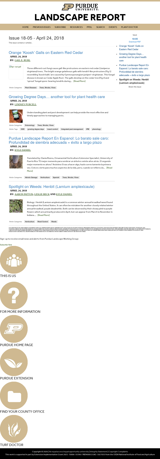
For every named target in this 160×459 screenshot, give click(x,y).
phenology (96, 129)
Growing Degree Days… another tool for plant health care (57, 96)
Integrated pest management (72, 129)
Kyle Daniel (23, 150)
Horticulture (45, 177)
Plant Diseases (30, 87)
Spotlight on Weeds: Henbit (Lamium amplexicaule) (51, 186)
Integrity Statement (98, 451)
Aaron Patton (24, 194)
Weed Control (43, 221)
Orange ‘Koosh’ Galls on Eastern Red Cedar (46, 52)
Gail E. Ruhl (22, 60)
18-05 (135, 38)
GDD (22, 129)
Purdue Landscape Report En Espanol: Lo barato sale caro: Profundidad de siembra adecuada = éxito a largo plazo (59, 140)
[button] (6, 244)
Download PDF (135, 41)
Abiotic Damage (31, 177)
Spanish (56, 177)
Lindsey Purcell (25, 104)
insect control (52, 129)
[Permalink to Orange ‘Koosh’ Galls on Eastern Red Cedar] (16, 72)
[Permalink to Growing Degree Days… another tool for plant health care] (16, 116)
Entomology (29, 125)
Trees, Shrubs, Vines (48, 87)
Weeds (53, 221)
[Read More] (80, 81)
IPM (87, 129)
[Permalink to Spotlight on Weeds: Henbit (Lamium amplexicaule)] (16, 206)
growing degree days (36, 129)
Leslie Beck (42, 194)
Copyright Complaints (118, 451)
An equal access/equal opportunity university (69, 451)
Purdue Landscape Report (80, 7)
